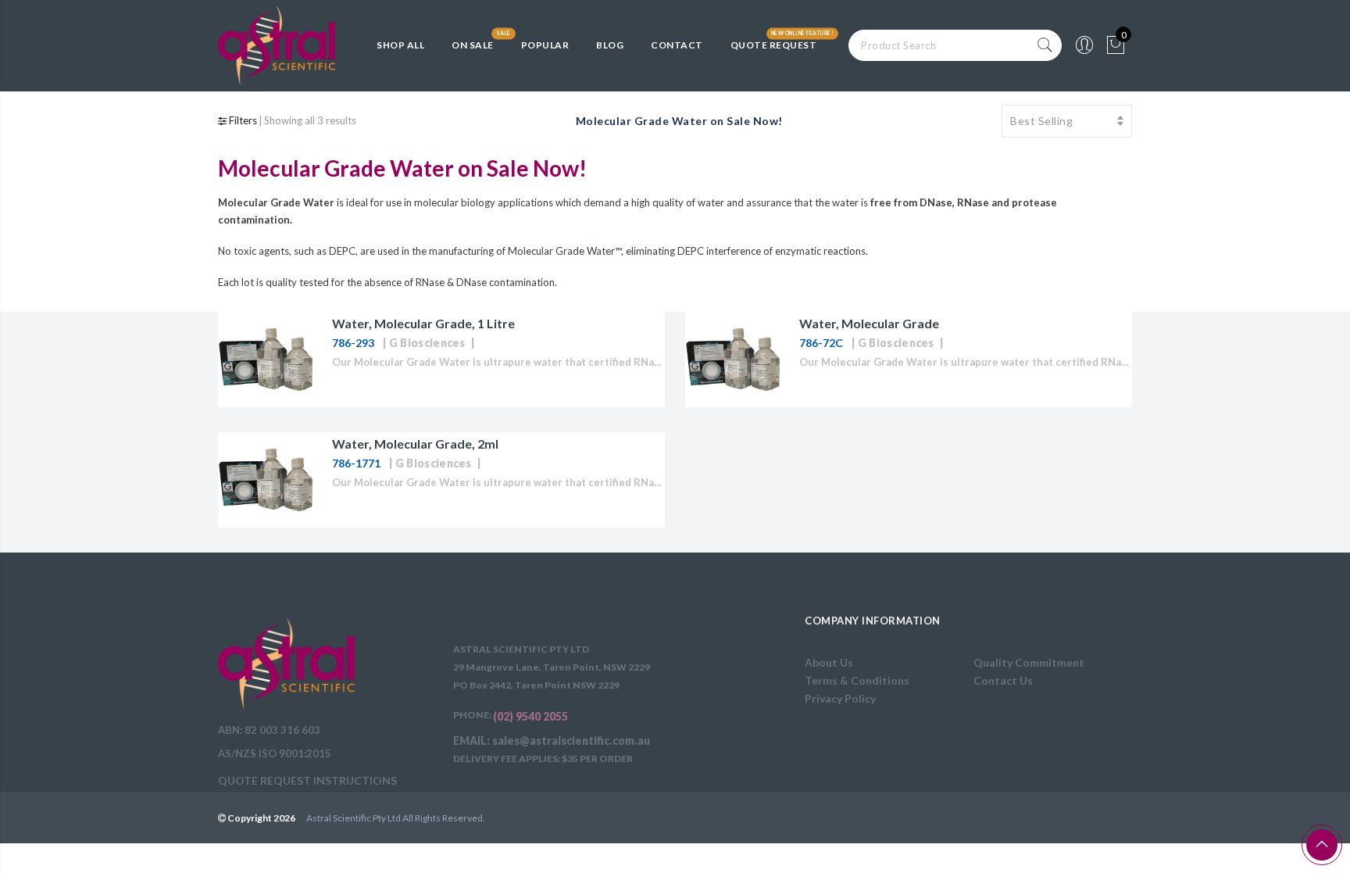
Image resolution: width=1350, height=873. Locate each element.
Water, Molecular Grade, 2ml (415, 443)
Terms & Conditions (857, 680)
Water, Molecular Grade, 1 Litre (423, 323)
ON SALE (473, 45)
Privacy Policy (840, 698)
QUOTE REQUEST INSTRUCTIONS (307, 780)
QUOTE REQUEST (773, 45)
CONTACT (677, 45)
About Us (829, 662)
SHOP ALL (400, 45)
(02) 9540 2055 (530, 716)
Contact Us (1003, 680)
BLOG (609, 45)
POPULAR (545, 45)
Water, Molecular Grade (869, 323)
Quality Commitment (1028, 662)
